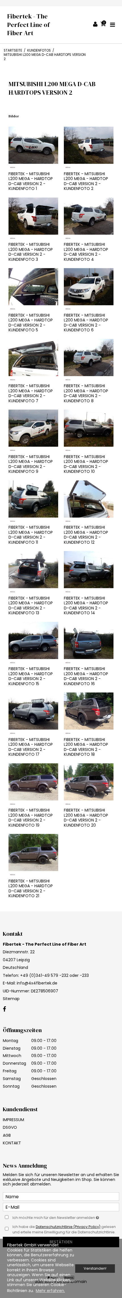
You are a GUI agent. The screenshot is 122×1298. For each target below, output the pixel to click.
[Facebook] (4, 1009)
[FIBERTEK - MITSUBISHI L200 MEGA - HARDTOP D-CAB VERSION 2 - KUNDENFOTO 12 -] (88, 499)
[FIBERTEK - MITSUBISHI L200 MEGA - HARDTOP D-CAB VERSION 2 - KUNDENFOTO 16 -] (88, 640)
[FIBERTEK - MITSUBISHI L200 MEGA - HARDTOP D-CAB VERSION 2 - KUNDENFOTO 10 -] (88, 428)
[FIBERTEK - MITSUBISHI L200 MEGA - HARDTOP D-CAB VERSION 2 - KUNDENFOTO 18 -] (88, 711)
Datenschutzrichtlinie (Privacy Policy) (68, 1226)
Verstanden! (95, 1268)
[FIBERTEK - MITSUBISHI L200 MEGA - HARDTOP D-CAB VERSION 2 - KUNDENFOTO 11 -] (33, 499)
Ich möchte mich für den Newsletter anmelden (54, 1216)
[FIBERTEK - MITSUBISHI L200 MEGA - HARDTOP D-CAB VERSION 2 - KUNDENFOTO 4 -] (88, 216)
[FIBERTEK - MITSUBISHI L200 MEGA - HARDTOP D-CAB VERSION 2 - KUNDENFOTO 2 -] (88, 145)
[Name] (61, 1196)
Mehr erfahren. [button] (50, 1290)
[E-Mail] (61, 1207)
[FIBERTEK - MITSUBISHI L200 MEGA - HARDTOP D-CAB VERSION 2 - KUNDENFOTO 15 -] (33, 640)
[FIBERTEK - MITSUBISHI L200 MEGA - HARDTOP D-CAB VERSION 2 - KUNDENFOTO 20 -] (88, 782)
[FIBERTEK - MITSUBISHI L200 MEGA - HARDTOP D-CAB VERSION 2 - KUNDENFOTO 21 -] (33, 852)
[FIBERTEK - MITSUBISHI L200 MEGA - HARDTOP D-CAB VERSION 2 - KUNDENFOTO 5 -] (33, 287)
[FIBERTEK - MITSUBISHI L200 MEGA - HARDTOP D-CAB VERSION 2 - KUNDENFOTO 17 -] (33, 711)
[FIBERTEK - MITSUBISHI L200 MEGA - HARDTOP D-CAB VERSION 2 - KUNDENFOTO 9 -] (33, 428)
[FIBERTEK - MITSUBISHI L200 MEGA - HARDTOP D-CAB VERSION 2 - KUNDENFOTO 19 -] (33, 782)
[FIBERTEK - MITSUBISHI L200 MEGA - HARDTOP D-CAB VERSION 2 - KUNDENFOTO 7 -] (33, 357)
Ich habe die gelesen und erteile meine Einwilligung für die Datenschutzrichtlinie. (64, 1229)
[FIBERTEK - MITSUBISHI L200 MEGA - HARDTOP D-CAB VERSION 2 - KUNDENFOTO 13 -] (33, 569)
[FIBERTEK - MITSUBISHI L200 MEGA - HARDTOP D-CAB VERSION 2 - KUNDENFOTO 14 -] (88, 569)
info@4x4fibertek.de (37, 983)
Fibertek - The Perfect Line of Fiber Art (28, 24)
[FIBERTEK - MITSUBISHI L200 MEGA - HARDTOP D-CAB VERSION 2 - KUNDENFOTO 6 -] (88, 287)
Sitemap (11, 998)
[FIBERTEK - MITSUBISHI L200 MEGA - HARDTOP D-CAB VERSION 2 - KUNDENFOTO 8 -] (88, 357)
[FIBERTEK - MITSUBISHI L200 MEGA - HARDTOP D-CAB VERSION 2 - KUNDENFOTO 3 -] (33, 216)
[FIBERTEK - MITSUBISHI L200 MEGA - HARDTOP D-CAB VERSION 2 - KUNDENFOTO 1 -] (33, 145)
